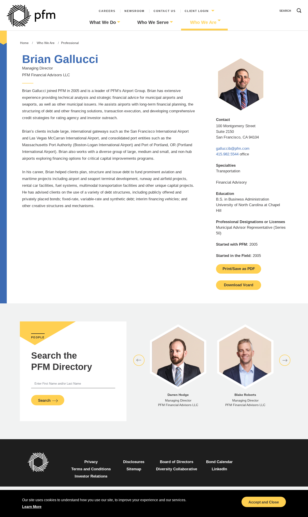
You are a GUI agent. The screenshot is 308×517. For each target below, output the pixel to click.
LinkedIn (219, 469)
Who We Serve (153, 22)
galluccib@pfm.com (232, 148)
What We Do (103, 22)
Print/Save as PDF (239, 269)
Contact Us (165, 11)
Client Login (197, 11)
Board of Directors (176, 462)
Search (297, 9)
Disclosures (133, 462)
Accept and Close (263, 502)
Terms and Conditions (91, 469)
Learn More (31, 507)
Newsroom (134, 11)
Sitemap (133, 469)
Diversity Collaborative (176, 469)
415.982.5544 (227, 154)
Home (24, 43)
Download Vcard (238, 285)
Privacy (91, 462)
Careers (107, 11)
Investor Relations (91, 476)
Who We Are (203, 22)
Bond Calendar (219, 462)
